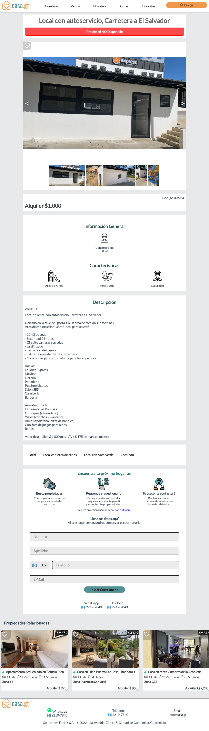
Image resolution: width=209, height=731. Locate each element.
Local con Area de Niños (60, 455)
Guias (124, 6)
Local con (127, 455)
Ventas (76, 6)
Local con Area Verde (98, 455)
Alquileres (51, 6)
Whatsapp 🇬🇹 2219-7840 (57, 713)
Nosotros (100, 6)
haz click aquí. (123, 509)
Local (32, 455)
